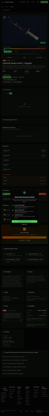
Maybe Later (24, 224)
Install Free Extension (24, 221)
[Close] (37, 190)
